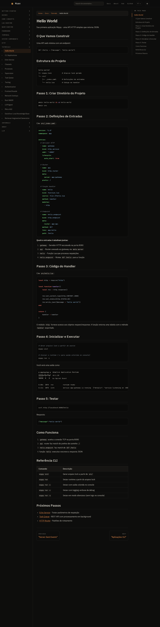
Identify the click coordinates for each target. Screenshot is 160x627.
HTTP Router (44, 521)
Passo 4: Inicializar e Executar (146, 39)
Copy (124, 49)
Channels (8, 64)
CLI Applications (11, 55)
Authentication (10, 87)
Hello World (9, 51)
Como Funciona (141, 46)
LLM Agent (9, 105)
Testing (8, 82)
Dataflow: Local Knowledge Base (17, 114)
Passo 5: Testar (141, 43)
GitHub (130, 4)
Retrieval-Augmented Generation (17, 118)
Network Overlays (11, 96)
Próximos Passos (142, 53)
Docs (109, 4)
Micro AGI (8, 109)
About (116, 4)
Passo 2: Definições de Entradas (147, 32)
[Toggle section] (29, 11)
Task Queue (9, 78)
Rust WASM (9, 100)
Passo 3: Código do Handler (145, 35)
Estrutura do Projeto (143, 22)
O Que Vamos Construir (144, 19)
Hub (122, 4)
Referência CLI (141, 50)
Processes (9, 69)
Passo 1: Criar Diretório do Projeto (145, 27)
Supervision (9, 73)
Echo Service (9, 60)
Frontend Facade (11, 91)
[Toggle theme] (147, 4)
